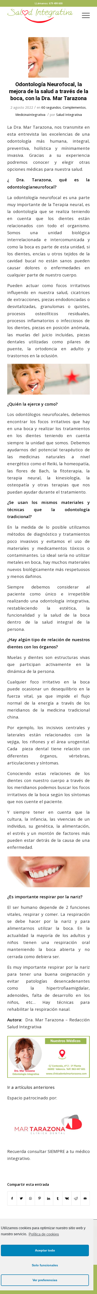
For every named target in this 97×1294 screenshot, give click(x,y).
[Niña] (48, 57)
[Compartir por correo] (85, 1198)
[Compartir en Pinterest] (39, 1198)
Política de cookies (44, 1234)
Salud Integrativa (69, 114)
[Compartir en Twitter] (21, 1198)
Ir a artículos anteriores (31, 1087)
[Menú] (83, 16)
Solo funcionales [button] (45, 1265)
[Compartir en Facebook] (11, 1198)
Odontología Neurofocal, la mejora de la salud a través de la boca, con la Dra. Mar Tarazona (48, 91)
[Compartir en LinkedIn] (48, 1198)
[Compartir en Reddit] (76, 1198)
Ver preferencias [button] (44, 1280)
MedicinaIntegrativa (30, 114)
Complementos (74, 107)
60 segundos (51, 107)
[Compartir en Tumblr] (57, 1198)
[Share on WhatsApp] (30, 1198)
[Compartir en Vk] (66, 1198)
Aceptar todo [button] (45, 1250)
